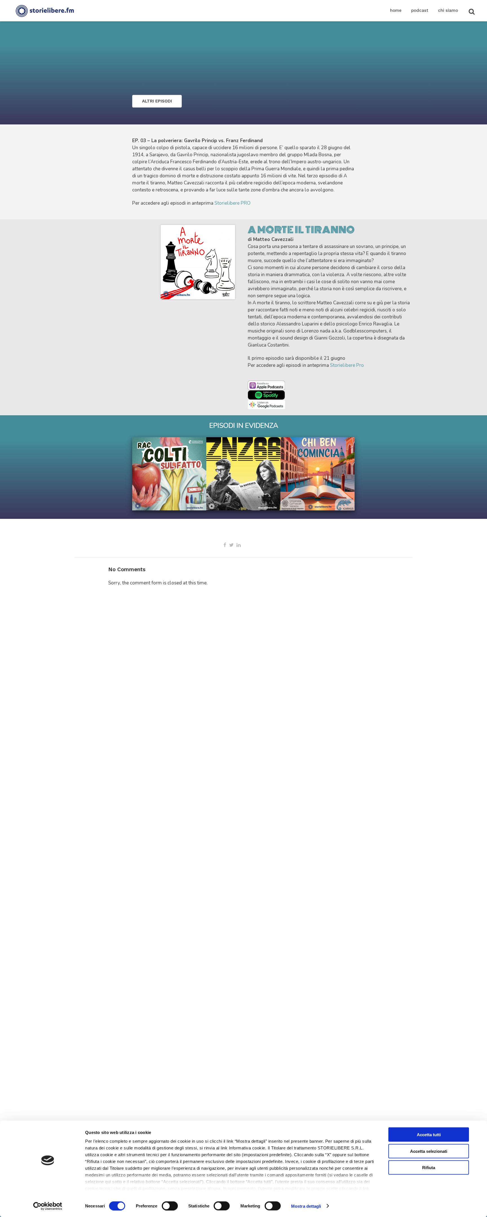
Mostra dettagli (306, 1205)
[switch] (170, 1205)
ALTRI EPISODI (157, 101)
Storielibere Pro (347, 365)
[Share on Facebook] (224, 545)
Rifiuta (428, 1167)
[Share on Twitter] (231, 545)
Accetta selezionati (428, 1151)
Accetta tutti (429, 1134)
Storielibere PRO (232, 203)
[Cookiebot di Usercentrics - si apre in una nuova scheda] (47, 1206)
